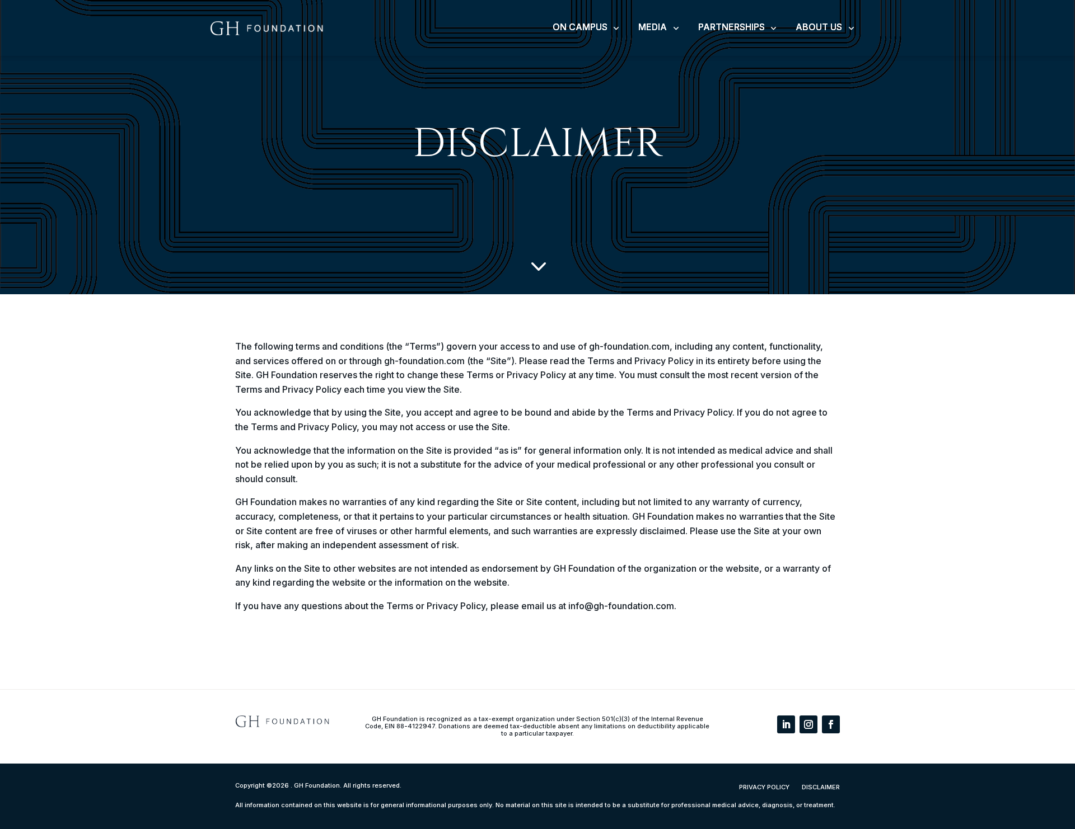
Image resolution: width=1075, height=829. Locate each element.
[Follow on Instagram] (808, 724)
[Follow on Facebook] (831, 724)
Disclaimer (821, 787)
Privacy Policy (764, 787)
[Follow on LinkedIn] (786, 724)
